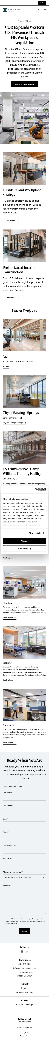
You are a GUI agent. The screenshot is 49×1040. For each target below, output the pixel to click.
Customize (23, 549)
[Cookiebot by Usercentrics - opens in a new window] (35, 489)
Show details (35, 533)
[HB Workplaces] (12, 10)
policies (14, 923)
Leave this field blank (12, 786)
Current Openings (24, 1004)
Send (24, 931)
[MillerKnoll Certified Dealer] (24, 1020)
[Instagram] (22, 951)
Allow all (24, 541)
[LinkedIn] (27, 951)
